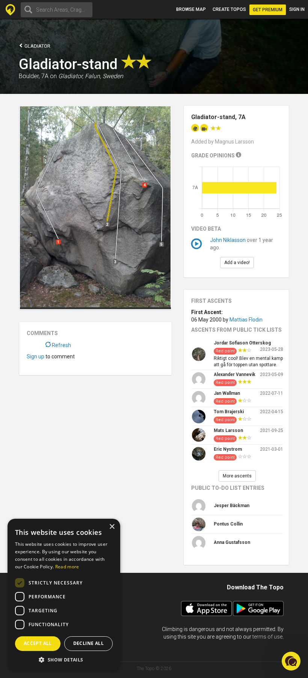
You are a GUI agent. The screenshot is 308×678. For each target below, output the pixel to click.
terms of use (267, 637)
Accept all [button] (38, 643)
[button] (64, 659)
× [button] (112, 527)
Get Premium (267, 9)
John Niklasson (228, 240)
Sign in (297, 9)
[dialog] (64, 594)
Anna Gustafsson (232, 542)
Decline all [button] (88, 643)
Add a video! (237, 262)
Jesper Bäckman (231, 505)
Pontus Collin (228, 524)
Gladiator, (70, 76)
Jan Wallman (227, 393)
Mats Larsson (228, 430)
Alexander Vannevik (234, 374)
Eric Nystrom (228, 449)
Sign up (35, 356)
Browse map (191, 9)
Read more (67, 566)
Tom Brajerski (229, 411)
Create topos (229, 9)
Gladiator (36, 46)
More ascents (237, 476)
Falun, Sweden (104, 76)
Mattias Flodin (246, 320)
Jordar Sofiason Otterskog (242, 343)
